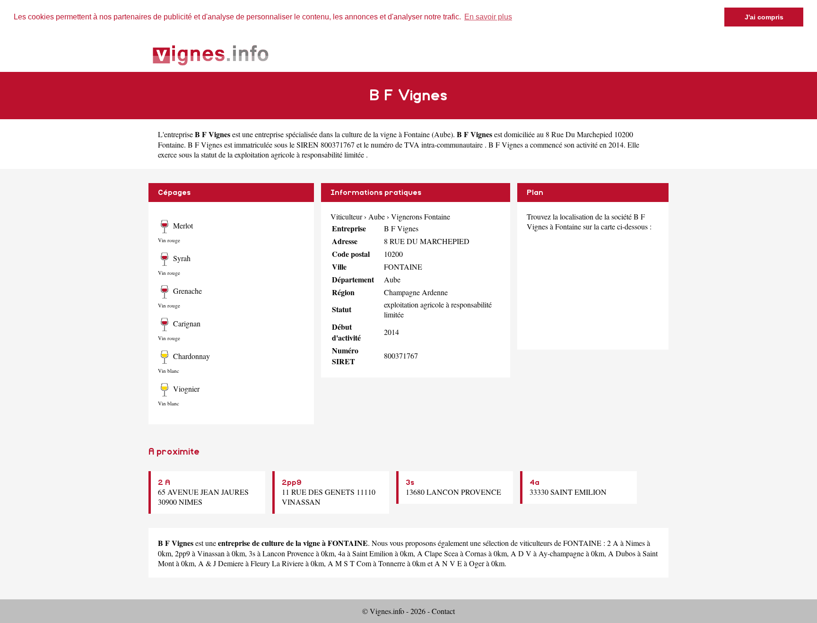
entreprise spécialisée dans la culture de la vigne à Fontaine (342, 134)
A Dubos (621, 553)
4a (534, 482)
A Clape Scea (437, 553)
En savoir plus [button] (488, 17)
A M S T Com (349, 563)
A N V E (448, 563)
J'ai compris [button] (764, 17)
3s (410, 482)
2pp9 (292, 482)
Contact (443, 611)
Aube (442, 134)
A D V (521, 553)
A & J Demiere (220, 563)
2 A (164, 482)
